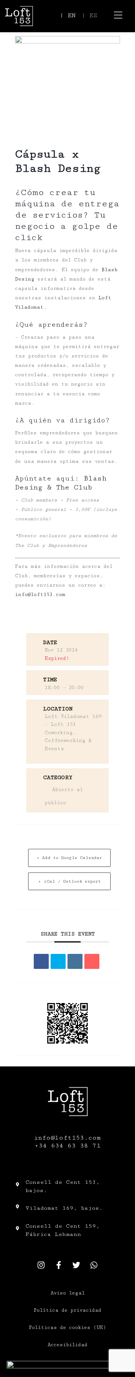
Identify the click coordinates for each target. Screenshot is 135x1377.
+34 (42, 1145)
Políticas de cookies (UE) (67, 1327)
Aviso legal (68, 1293)
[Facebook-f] (59, 1265)
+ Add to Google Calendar (69, 857)
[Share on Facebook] (41, 961)
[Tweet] (58, 961)
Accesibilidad (67, 1345)
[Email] (91, 961)
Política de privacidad (67, 1310)
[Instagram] (41, 1265)
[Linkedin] (75, 961)
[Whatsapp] (94, 1265)
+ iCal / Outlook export (69, 881)
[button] (118, 16)
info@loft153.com (40, 595)
